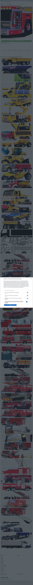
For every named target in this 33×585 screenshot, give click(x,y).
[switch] (27, 292)
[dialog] (16, 292)
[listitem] (16, 290)
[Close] (31, 279)
